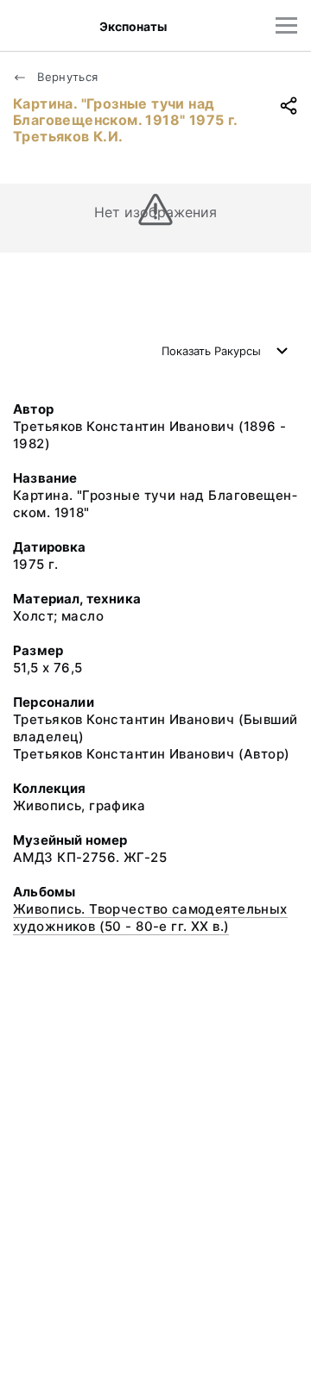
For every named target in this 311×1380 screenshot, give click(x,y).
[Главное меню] (286, 25)
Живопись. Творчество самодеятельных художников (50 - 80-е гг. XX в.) (150, 917)
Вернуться (66, 77)
